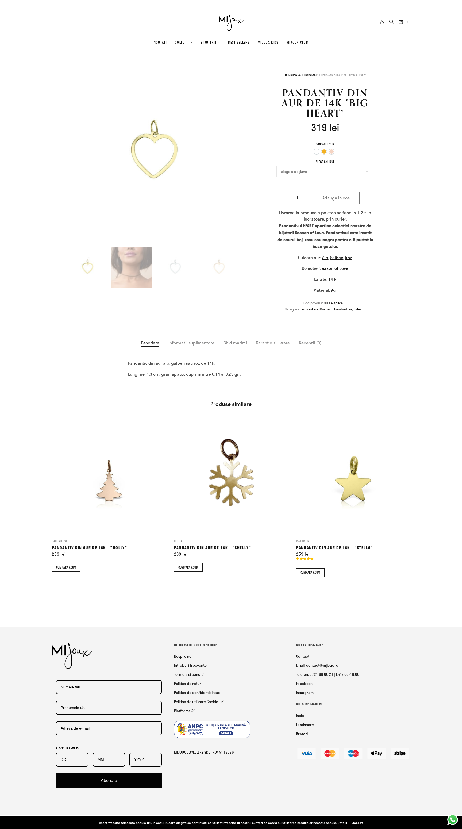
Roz (348, 257)
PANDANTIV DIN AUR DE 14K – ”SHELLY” (212, 547)
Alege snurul (325, 161)
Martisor (326, 309)
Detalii (342, 822)
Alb (325, 257)
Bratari (302, 733)
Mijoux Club (298, 42)
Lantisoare (305, 724)
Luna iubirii (309, 309)
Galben (336, 257)
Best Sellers (239, 42)
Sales (358, 309)
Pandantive (311, 75)
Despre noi (183, 656)
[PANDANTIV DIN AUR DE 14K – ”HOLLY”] (109, 476)
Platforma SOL (185, 710)
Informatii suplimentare (191, 342)
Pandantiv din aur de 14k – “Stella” (334, 547)
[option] (316, 151)
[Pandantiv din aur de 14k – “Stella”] (353, 476)
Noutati (160, 42)
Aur (334, 290)
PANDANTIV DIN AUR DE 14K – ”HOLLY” (89, 547)
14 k (332, 279)
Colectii (182, 42)
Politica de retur (187, 683)
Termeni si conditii (189, 674)
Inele (300, 715)
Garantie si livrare (273, 342)
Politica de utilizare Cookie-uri (199, 701)
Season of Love (333, 268)
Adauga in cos (336, 197)
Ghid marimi (235, 342)
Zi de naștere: (67, 747)
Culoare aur (325, 143)
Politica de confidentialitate (197, 692)
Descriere (150, 342)
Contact (302, 656)
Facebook (304, 683)
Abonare (109, 780)
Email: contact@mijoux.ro (317, 665)
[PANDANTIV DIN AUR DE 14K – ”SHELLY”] (231, 476)
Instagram (305, 692)
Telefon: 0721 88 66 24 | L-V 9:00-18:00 (327, 674)
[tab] (150, 342)
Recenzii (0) (310, 342)
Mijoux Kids (268, 42)
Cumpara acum (66, 567)
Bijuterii (208, 42)
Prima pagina (293, 75)
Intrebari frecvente (190, 665)
